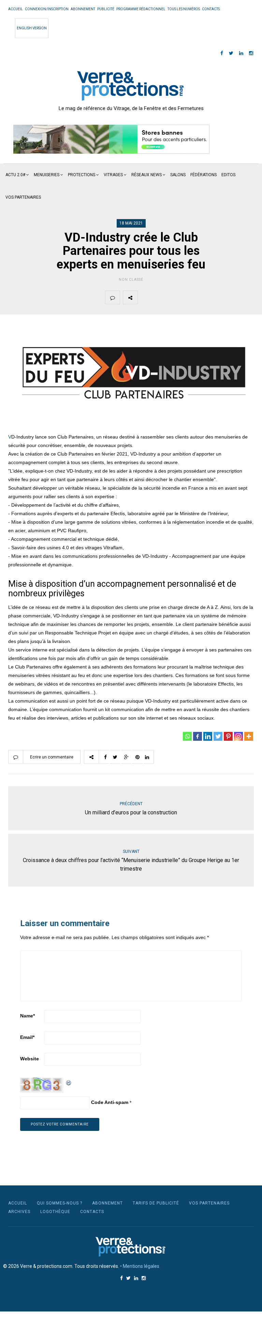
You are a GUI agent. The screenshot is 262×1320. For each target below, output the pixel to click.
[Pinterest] (228, 736)
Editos (228, 174)
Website (29, 1058)
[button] (111, 139)
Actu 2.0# (15, 174)
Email (27, 1037)
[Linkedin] (207, 736)
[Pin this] (193, 297)
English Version (32, 28)
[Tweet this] (161, 297)
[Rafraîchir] (69, 1082)
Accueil (15, 9)
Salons (178, 174)
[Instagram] (238, 736)
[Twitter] (218, 736)
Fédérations (203, 174)
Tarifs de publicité (156, 1203)
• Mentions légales (139, 1266)
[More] (248, 736)
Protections (81, 174)
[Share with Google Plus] (177, 297)
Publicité (105, 9)
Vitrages (113, 174)
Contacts (211, 9)
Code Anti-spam (109, 1102)
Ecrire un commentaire (51, 757)
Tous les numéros (184, 9)
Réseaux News (146, 174)
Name (27, 1015)
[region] (111, 139)
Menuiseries (46, 174)
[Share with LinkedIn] (209, 297)
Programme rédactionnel (140, 9)
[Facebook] (197, 736)
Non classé (131, 279)
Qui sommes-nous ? (59, 1203)
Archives (19, 1211)
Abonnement (83, 9)
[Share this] (144, 297)
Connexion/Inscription (47, 9)
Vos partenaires (23, 197)
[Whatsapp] (187, 736)
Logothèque (55, 1211)
